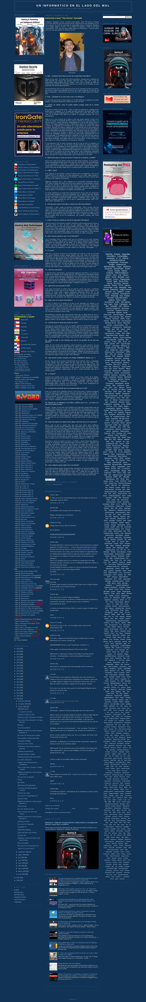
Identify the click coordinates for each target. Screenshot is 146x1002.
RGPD (105, 820)
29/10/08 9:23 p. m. (57, 703)
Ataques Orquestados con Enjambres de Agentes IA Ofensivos (77, 974)
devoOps (127, 743)
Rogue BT (113, 731)
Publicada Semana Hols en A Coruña (29, 757)
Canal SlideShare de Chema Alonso (29, 207)
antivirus (107, 466)
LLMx (113, 797)
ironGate (115, 864)
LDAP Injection (110, 398)
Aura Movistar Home (121, 762)
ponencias (115, 870)
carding (111, 595)
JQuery (122, 793)
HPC (106, 785)
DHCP (127, 672)
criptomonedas (119, 325)
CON (128, 329)
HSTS (114, 575)
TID (105, 412)
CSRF (115, 498)
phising (105, 706)
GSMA (110, 531)
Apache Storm (127, 758)
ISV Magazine (127, 716)
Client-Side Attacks (27, 529)
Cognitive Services (122, 310)
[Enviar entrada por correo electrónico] (77, 482)
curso (112, 421)
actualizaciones (118, 695)
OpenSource (108, 458)
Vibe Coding (112, 564)
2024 (18, 654)
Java (105, 387)
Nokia (123, 724)
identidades (126, 862)
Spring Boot (24, 504)
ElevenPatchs (107, 774)
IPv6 (123, 333)
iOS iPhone (108, 862)
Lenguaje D (119, 797)
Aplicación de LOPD (26, 634)
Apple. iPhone (127, 760)
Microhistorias (25, 596)
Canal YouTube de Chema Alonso (28, 211)
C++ (130, 764)
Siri (124, 441)
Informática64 (112, 456)
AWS (107, 545)
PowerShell (111, 312)
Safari (113, 541)
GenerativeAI (109, 302)
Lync (129, 799)
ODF (128, 416)
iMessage (108, 581)
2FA (126, 325)
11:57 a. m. (73, 482)
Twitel (115, 450)
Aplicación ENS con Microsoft (30, 613)
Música (126, 306)
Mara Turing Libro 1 (27, 469)
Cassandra (126, 766)
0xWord (16, 890)
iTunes (120, 862)
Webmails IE (113, 839)
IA (120, 258)
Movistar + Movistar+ (116, 806)
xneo (51, 674)
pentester (107, 423)
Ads (105, 537)
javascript (108, 371)
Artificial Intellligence (109, 762)
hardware (115, 319)
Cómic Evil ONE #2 (28, 502)
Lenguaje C (109, 654)
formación (108, 269)
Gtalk (107, 679)
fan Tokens (122, 389)
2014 (18, 682)
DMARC (114, 627)
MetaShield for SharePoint (111, 804)
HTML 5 (121, 629)
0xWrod (124, 754)
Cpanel (115, 672)
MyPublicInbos (108, 808)
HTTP (107, 379)
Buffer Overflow (112, 572)
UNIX (109, 616)
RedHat (117, 533)
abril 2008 (21, 866)
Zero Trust (121, 660)
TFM (117, 693)
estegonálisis (108, 851)
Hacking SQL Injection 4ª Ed (30, 611)
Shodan (120, 354)
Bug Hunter (24, 405)
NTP (129, 683)
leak (110, 368)
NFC (120, 477)
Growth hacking (114, 629)
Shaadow (128, 689)
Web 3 (126, 837)
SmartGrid (106, 828)
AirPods (111, 602)
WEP (116, 737)
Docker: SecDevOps (27, 521)
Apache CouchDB (117, 758)
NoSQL (121, 612)
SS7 (108, 689)
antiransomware (111, 502)
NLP (120, 724)
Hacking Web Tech (26, 550)
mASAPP (121, 618)
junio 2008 (21, 860)
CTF (113, 604)
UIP (111, 835)
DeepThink (121, 674)
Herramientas (126, 321)
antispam (128, 458)
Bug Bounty (24, 473)
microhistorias (125, 373)
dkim (127, 479)
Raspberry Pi (25, 480)
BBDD (129, 622)
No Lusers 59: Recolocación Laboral (29, 735)
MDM (106, 608)
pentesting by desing (111, 620)
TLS (106, 564)
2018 (18, 671)
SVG (114, 824)
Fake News (108, 391)
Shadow (107, 691)
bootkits (107, 618)
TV (117, 541)
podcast (112, 343)
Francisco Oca (54, 622)
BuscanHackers (113, 624)
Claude (129, 389)
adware (110, 412)
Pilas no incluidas (23, 843)
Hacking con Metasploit (28, 523)
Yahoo (113, 454)
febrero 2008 (22, 871)
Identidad (121, 277)
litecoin (111, 641)
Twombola (106, 835)
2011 (18, 690)
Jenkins (105, 795)
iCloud (111, 618)
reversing (119, 433)
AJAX (106, 756)
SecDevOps (126, 514)
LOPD (115, 425)
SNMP (118, 614)
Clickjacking (120, 548)
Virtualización (108, 579)
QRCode (113, 687)
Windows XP (116, 371)
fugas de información (111, 396)
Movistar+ (128, 410)
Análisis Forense (26, 525)
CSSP (120, 766)
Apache (115, 337)
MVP (124, 520)
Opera (119, 514)
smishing (107, 876)
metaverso (120, 385)
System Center (110, 693)
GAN (119, 498)
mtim (113, 866)
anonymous (124, 566)
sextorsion (128, 543)
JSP (130, 629)
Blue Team (127, 475)
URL (115, 835)
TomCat (122, 735)
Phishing (108, 319)
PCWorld (107, 375)
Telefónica (127, 267)
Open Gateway (122, 456)
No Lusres (124, 810)
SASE (106, 822)
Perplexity (107, 433)
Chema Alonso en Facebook (26, 198)
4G (107, 558)
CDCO (108, 604)
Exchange (111, 676)
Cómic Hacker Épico (27, 563)
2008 (18, 698)
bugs (128, 319)
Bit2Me (128, 404)
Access (107, 643)
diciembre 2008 (23, 701)
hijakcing (119, 860)
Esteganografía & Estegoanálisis (31, 575)
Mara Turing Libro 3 (27, 465)
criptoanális (111, 847)
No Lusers (117, 283)
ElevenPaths (118, 269)
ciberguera (114, 699)
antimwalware (106, 741)
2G (126, 599)
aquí (73, 735)
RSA (118, 468)
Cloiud (118, 768)
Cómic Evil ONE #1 (27, 511)
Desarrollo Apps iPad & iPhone (30, 607)
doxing (106, 481)
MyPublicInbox (18, 892)
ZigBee (126, 843)
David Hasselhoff (120, 512)
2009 (18, 696)
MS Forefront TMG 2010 (27, 632)
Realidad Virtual (108, 533)
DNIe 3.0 (119, 627)
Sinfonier (118, 441)
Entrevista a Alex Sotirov (25, 744)
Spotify (116, 458)
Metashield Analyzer (115, 683)
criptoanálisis (121, 466)
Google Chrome (110, 348)
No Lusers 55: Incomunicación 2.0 (28, 846)
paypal (129, 597)
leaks (117, 527)
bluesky (121, 845)
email (122, 568)
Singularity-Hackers (20, 897)
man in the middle (114, 704)
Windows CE (122, 737)
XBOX (121, 458)
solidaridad (121, 751)
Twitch (108, 737)
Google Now (115, 783)
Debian (107, 468)
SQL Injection (125, 302)
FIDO (106, 776)
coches (129, 525)
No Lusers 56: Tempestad (26, 824)
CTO (120, 624)
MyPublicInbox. (117, 808)
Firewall (106, 410)
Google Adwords (126, 781)
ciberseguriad (127, 845)
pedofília (121, 866)
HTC (110, 785)
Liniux (109, 799)
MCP (122, 681)
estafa (126, 849)
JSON (122, 651)
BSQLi (113, 504)
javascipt (127, 664)
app (106, 487)
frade (107, 855)
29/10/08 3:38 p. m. (57, 537)
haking (129, 745)
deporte (107, 556)
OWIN (114, 812)
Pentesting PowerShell (28, 561)
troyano (121, 443)
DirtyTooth (109, 477)
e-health (106, 527)
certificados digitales (114, 496)
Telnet (119, 833)
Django (127, 674)
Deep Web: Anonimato (28, 557)
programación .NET (112, 443)
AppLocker (106, 760)
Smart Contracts (122, 493)
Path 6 (107, 658)
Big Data (23, 434)
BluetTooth (124, 764)
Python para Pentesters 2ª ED (30, 567)
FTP (122, 529)
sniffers (106, 471)
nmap (105, 570)
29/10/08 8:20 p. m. (57, 659)
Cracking (127, 354)
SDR (124, 658)
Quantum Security (27, 409)
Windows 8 (116, 366)
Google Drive (126, 647)
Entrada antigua (94, 808)
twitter (117, 302)
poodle (121, 870)
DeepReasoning (110, 550)
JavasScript (128, 793)
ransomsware (123, 666)
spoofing (126, 358)
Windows (108, 279)
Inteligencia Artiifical (125, 718)
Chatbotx (113, 768)
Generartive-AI (124, 779)
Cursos (110, 271)
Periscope (126, 816)
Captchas (122, 460)
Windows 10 (125, 346)
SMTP (108, 577)
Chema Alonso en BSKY (25, 195)
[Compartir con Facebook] (52, 480)
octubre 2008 (22, 706)
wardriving (115, 600)
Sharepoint (128, 533)
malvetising (125, 864)
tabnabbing (126, 876)
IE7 (125, 550)
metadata (120, 356)
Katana (117, 795)
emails (121, 849)
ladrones (105, 641)
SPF (117, 479)
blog (127, 335)
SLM (122, 533)
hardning (113, 860)
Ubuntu (124, 364)
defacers (121, 699)
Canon (115, 710)
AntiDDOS (118, 545)
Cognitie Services (125, 768)
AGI (129, 754)
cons (107, 350)
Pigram (121, 633)
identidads (108, 864)
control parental (109, 512)
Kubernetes (24, 455)
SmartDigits (126, 826)
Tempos (114, 285)
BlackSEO (123, 435)
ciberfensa (119, 741)
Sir (130, 824)
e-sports (116, 543)
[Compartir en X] (50, 480)
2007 (18, 877)
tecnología (109, 498)
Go (106, 589)
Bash (106, 624)
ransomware (115, 423)
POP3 (115, 685)
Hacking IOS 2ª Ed (27, 582)
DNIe (128, 489)
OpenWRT (108, 816)
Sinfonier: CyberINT (27, 552)
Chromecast (121, 710)
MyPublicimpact (19, 894)
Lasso (127, 651)
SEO (113, 433)
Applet (125, 643)
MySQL (127, 356)
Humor (127, 269)
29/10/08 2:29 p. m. (57, 518)
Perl (117, 633)
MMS (114, 801)
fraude (125, 312)
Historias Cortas (26, 436)
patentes (111, 570)
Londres (120, 799)
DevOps (113, 468)
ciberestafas (119, 383)
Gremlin (111, 589)
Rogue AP (107, 614)
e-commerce (126, 468)
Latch (115, 275)
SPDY (120, 822)
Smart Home (124, 500)
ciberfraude (107, 699)
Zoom (110, 639)
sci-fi (128, 487)
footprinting (114, 418)
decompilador (120, 743)
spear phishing (109, 489)
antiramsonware (108, 845)
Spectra (127, 285)
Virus (105, 510)
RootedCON (118, 658)
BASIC (114, 583)
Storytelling (24, 442)
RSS (114, 439)
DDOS (106, 520)
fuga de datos (125, 343)
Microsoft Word (114, 610)
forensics (109, 448)
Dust (110, 439)
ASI (121, 756)
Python (118, 300)
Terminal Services (124, 400)
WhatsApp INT (25, 444)
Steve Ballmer (119, 831)
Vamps (114, 637)
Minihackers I (26, 413)
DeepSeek (113, 427)
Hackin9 (108, 651)
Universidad (108, 287)
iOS (114, 292)
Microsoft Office (117, 464)
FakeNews (126, 408)
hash (122, 664)
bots (127, 398)
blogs (106, 343)
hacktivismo (126, 429)
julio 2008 (21, 857)
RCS (116, 729)
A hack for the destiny (27, 532)
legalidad (121, 412)
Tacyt (115, 387)
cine (115, 412)
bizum (116, 697)
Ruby (124, 473)
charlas (117, 271)
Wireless (126, 362)
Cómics (107, 294)
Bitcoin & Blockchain (27, 540)
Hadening (121, 785)
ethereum (118, 429)
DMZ (126, 548)
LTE (118, 681)
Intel (124, 531)
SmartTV (122, 368)
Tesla (105, 616)
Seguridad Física (112, 335)
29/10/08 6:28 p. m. (57, 618)
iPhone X (125, 747)
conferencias (121, 264)
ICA (125, 575)
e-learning (115, 701)
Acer (125, 756)
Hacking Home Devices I (29, 425)
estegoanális (111, 745)
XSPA (120, 579)
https (114, 385)
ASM (110, 558)
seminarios (107, 622)
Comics (116, 279)
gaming (120, 379)
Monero (117, 631)
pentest (108, 275)
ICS (121, 560)
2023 (18, 657)
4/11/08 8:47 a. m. (57, 801)
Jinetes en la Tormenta (28, 471)
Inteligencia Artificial (117, 260)
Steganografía (126, 591)
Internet (109, 283)
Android (109, 281)
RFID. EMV (123, 818)
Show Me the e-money (28, 484)
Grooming (108, 606)
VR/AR (124, 437)
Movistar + (121, 348)
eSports (121, 701)
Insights (122, 789)
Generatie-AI (108, 714)
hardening (109, 273)
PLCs (105, 562)
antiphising (126, 695)
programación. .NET (110, 872)
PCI (112, 685)
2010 (18, 693)
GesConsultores (117, 781)
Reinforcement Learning (125, 729)
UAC (108, 389)
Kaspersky (113, 681)
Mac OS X (117, 364)
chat (127, 441)
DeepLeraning (109, 772)
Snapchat (123, 635)
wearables (107, 754)
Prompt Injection (113, 381)
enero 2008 (21, 874)
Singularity (118, 691)
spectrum (118, 876)
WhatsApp (114, 296)
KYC (105, 720)
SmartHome (125, 393)
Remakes (21, 725)
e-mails (107, 460)
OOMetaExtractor (23, 709)
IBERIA (126, 787)
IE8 (118, 651)
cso (111, 597)
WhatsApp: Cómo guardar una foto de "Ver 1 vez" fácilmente (77, 889)
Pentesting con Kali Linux (29, 584)
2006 (18, 880)
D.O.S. (118, 504)
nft (111, 416)
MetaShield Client (119, 608)
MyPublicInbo (126, 806)
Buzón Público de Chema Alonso (28, 170)
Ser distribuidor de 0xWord (22, 354)
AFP (117, 706)
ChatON (107, 768)
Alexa (116, 435)
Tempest (113, 525)
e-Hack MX (24, 337)
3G (117, 460)
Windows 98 (128, 839)
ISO (107, 789)
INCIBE (117, 716)
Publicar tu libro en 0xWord (22, 315)
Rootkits (113, 552)
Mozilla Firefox (116, 446)
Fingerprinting (125, 279)
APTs (129, 641)
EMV (113, 647)
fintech (118, 853)
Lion (124, 560)
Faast (105, 377)
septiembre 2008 (23, 852)
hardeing (126, 858)
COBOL (110, 710)
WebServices (109, 695)
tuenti (128, 466)
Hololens (106, 787)
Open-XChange (113, 814)
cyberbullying (108, 543)
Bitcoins (121, 335)
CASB (107, 766)
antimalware (120, 352)
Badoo (129, 762)
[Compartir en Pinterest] (54, 480)
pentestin (127, 618)
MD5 (106, 801)
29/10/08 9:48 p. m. (57, 766)
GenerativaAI (108, 781)
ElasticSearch (125, 772)
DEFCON (124, 504)
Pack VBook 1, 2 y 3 (21, 381)
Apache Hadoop (119, 602)
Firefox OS (122, 776)
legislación (126, 425)
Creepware (122, 672)
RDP (109, 493)
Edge (128, 512)
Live (115, 654)
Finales (20, 780)
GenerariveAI (116, 779)
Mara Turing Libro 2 (27, 467)
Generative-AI (125, 294)
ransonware (114, 751)
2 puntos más (22, 835)
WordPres (120, 843)
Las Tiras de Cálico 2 (28, 450)
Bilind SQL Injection (115, 764)
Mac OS (118, 801)
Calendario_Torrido (110, 437)
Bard (122, 448)
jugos (120, 864)
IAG (126, 629)
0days (124, 570)
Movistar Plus (121, 414)
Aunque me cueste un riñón (26, 714)
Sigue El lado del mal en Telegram (28, 172)
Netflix (108, 500)
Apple (115, 281)
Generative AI (109, 333)
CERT (105, 710)
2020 (18, 665)
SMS (127, 348)
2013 (18, 685)
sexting (129, 496)
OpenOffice (127, 464)
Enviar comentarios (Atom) (62, 812)
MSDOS (106, 539)
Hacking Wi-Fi (25, 475)
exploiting (121, 339)
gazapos (114, 858)
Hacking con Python (27, 565)
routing (106, 668)
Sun (119, 485)
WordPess (114, 843)
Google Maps (107, 575)
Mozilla (127, 610)
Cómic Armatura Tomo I (28, 517)
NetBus (118, 810)
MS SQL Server (124, 418)
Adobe (112, 545)
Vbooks (122, 541)
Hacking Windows (26, 527)
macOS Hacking (26, 538)
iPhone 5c (113, 747)
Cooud (109, 770)
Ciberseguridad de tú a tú (28, 448)
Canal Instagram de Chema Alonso (28, 214)
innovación (110, 310)
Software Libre (110, 352)
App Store (110, 537)
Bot (122, 527)
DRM (127, 710)
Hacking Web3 (25, 438)
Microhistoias (127, 722)
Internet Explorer (118, 314)
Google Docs (108, 783)
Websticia (116, 516)
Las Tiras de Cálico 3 (28, 428)
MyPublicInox (126, 808)
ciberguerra (126, 371)
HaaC (116, 560)
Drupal (129, 587)
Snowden (123, 828)
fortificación (114, 350)
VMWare (126, 693)
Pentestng (114, 726)
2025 (18, 651)
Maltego (126, 654)
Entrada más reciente (51, 808)
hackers (125, 275)
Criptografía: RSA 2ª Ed (28, 588)
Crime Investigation (27, 536)
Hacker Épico (25, 598)
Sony (128, 635)
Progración (107, 818)
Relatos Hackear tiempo (28, 463)
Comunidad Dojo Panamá (28, 344)
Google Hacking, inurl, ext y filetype (69, 963)
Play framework (121, 726)
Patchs (112, 633)
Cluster (23, 559)
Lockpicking (121, 720)
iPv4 (105, 368)
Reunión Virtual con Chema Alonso (28, 167)
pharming (107, 751)
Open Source (111, 331)
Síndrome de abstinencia (25, 751)
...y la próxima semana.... (26, 712)
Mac (120, 425)
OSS (110, 812)
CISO (129, 481)
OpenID (121, 814)
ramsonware (127, 872)
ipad (113, 329)
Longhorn (128, 720)
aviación (128, 660)
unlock (111, 878)
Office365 (126, 477)
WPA (106, 660)
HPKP (124, 714)
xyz (51, 771)
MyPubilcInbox (109, 612)
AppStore (123, 622)
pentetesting (109, 870)
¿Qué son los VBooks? (22, 375)
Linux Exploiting (26, 579)
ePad (129, 847)
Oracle (123, 360)
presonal (127, 870)
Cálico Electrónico (22, 363)
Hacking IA (25, 407)
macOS (108, 431)
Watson (118, 837)
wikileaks (127, 439)
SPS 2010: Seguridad (26, 629)
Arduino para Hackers (27, 507)
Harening (127, 785)
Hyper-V (117, 679)
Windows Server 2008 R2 (119, 739)
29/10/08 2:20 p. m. (57, 503)
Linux (127, 277)
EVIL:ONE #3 (26, 477)
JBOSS (107, 681)
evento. (122, 851)
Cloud (115, 368)
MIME (109, 801)
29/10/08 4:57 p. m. (57, 574)
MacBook (113, 539)
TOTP (107, 421)
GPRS (128, 352)
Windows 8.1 (112, 510)
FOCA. (110, 776)
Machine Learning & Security (30, 509)
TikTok (122, 479)
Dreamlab (23, 327)
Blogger (124, 471)
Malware (124, 271)
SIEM (111, 822)
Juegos (117, 333)
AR (113, 756)
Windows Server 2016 (28, 388)
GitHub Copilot (117, 531)
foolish (123, 487)
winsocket (122, 878)
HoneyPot (114, 606)
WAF (127, 541)
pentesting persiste (123, 868)
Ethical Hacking (26, 383)
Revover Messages (121, 820)
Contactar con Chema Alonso (27, 164)
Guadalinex (127, 783)
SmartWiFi (108, 450)
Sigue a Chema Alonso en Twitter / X (29, 188)
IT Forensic (24, 334)
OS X (114, 514)
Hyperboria (123, 679)
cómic (119, 427)
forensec (129, 853)
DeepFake (122, 587)
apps (106, 402)
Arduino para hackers (27, 379)
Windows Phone (119, 554)
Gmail (125, 341)
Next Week (21, 782)
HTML (108, 441)
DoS (118, 550)
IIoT (130, 787)
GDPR (115, 477)
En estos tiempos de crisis (26, 809)
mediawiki (107, 866)
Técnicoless (109, 383)
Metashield (107, 464)
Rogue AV (107, 731)
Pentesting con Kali (28, 377)
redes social (109, 874)
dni (126, 662)
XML (124, 637)
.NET (106, 354)
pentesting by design (112, 868)
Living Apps (115, 346)
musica (122, 704)
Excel (121, 396)
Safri (127, 824)
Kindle (121, 795)
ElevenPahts (127, 537)
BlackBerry (109, 585)
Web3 (116, 304)
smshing (120, 668)
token (120, 391)
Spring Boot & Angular (28, 513)
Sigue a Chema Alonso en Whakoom (29, 179)
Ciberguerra (25, 421)
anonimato (116, 404)
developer (122, 375)
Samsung (114, 577)
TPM (109, 833)
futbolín (109, 858)
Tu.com (120, 452)
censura (117, 595)
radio (127, 385)
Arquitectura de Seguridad (29, 423)
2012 (18, 687)
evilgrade (127, 701)
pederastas (112, 749)
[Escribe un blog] (48, 480)
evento (119, 502)
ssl (110, 400)
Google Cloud (113, 483)
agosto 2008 (22, 855)
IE (128, 679)
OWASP (121, 523)
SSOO (112, 733)
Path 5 (119, 473)
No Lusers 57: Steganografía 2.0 (28, 796)
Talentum (121, 387)
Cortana (108, 627)
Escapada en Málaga (24, 741)
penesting (126, 866)
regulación (108, 600)
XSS (117, 329)
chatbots (111, 487)
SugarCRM (127, 831)
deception (116, 639)
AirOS (128, 756)
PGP (114, 473)
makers (127, 421)
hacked (116, 373)
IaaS (106, 718)
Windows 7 (107, 327)
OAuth (113, 500)
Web (123, 837)
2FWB (108, 583)
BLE (124, 489)
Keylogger (110, 720)
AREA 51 (23, 341)
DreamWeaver (117, 772)
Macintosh (120, 654)
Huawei (120, 787)
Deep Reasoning (109, 506)
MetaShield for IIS (118, 722)
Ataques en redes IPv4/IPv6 (29, 609)
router (129, 666)
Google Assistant (117, 714)
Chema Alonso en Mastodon (26, 192)
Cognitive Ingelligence (122, 585)
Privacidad (124, 262)
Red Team (24, 519)
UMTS (118, 593)
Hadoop (120, 575)
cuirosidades (119, 847)
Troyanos (123, 381)
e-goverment (119, 421)
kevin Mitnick (119, 535)
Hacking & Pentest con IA (30, 415)
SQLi (112, 441)
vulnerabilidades (115, 471)
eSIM (105, 745)
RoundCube (120, 731)
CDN (122, 670)
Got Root (23, 548)
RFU (129, 818)
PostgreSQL (127, 633)
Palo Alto (121, 685)
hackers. (120, 858)
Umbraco (119, 835)
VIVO (116, 616)
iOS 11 (124, 860)
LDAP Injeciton (107, 797)
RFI (109, 562)
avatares (128, 554)
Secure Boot (121, 689)
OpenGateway (110, 479)
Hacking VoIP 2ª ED (27, 594)
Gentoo (129, 676)
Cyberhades (18, 902)
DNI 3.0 (118, 770)
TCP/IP (129, 552)
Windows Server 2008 (123, 564)
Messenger (126, 498)
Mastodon (106, 552)
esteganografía (110, 408)
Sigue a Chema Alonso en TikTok (28, 176)
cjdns (106, 743)
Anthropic (117, 622)
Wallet (123, 593)
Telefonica (106, 593)
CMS (113, 548)
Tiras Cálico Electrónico (29, 500)
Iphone (107, 277)
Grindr (121, 783)
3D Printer (118, 489)
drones (111, 481)
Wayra (128, 368)
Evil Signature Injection (118, 774)
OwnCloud (114, 816)
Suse (128, 691)
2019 (18, 668)
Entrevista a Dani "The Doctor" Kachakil (30, 717)
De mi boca (124, 770)
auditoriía (115, 845)
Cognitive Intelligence (113, 308)
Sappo (119, 591)
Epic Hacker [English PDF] (29, 571)
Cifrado (106, 321)
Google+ (106, 629)
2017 (18, 673)
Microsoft (110, 298)
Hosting (114, 651)
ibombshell (121, 556)
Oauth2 (107, 485)
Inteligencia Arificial (113, 718)
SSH (129, 473)
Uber (121, 693)
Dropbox (106, 560)
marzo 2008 (22, 868)
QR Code (127, 612)
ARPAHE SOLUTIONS (27, 351)
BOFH (119, 583)
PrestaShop (108, 635)
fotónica (117, 664)
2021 (18, 662)
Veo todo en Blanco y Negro (26, 754)
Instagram (112, 414)
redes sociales (124, 350)
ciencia (106, 597)
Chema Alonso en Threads (25, 182)
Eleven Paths (123, 281)
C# (129, 643)
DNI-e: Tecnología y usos (28, 627)
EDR (121, 604)
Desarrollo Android (26, 590)
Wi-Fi (115, 579)
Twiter (124, 833)
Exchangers (128, 774)
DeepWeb (112, 520)
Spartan (107, 831)
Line (116, 720)
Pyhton (112, 658)
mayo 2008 (21, 863)
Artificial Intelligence (121, 273)
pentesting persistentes (122, 749)
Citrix (129, 375)
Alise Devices (112, 708)
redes (124, 300)
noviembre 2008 (23, 704)
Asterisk (124, 708)
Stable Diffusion (123, 577)
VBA (124, 835)
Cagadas (106, 645)
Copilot (117, 604)
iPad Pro (115, 862)
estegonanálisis (109, 664)
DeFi (129, 504)
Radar (113, 820)
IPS (122, 716)
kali (110, 366)
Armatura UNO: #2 (27, 494)
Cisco (120, 572)
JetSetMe (111, 795)
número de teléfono (113, 666)
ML (116, 452)
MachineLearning (108, 722)
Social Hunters (25, 452)
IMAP (112, 716)
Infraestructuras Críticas (28, 544)
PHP (113, 356)
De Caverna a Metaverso (28, 446)
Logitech (114, 799)
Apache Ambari (108, 758)
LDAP (115, 391)
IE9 (106, 514)
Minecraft (107, 806)
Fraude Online (24, 621)
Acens (112, 643)
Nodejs (129, 631)
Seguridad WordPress (27, 546)
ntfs (116, 866)
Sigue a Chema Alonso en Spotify (28, 185)
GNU (111, 560)
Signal (112, 691)
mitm (120, 306)
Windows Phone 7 (120, 841)
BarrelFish (106, 764)
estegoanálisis (121, 518)
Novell (116, 589)
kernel (124, 496)
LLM (119, 275)
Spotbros (112, 831)
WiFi (122, 316)
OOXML (118, 393)
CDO (106, 427)
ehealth (113, 527)
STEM (110, 824)
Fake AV (118, 676)
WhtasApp (120, 839)
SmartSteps (119, 733)
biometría (114, 389)
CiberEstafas (25, 459)
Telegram (113, 379)
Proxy (118, 398)
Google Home (120, 506)
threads (127, 751)
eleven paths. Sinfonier (113, 849)
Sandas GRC (115, 635)
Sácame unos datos (24, 793)
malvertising (117, 641)
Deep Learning (114, 316)
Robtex (129, 687)
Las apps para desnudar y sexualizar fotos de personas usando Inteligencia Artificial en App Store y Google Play (77, 879)
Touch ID (128, 735)
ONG (112, 508)
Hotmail (128, 454)
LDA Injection (128, 795)
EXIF (108, 712)
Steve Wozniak (121, 552)
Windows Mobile (108, 554)
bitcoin (120, 323)
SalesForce (114, 689)
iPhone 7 (119, 747)
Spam (110, 304)
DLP (127, 558)
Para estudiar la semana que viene (28, 738)
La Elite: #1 (25, 486)
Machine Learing (126, 801)
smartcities (118, 570)
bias (109, 475)
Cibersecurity (126, 624)
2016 (18, 676)
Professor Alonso (22, 361)
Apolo (118, 708)
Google (112, 264)
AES (112, 622)
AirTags (126, 706)
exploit (120, 331)
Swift (111, 735)
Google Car (119, 647)
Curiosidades (122, 256)
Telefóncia (114, 833)
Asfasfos (53, 495)
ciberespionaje (111, 339)
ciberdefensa (125, 595)
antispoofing (126, 579)
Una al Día (23, 625)
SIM (116, 508)
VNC (112, 737)
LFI (128, 550)
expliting (113, 853)
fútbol (127, 568)
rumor (115, 874)
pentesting (111, 258)
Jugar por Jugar (22, 798)
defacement (116, 597)
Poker (126, 685)
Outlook (127, 523)
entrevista (113, 518)
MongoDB (122, 631)
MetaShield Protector (116, 410)
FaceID (126, 604)
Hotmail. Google (113, 787)
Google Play (109, 360)
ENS (129, 471)
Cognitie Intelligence (126, 645)
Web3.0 (119, 637)
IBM (119, 437)
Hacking (108, 254)
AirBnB (106, 670)
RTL (118, 687)
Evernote (117, 712)
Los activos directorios (25, 760)
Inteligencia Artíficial (119, 791)
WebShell (106, 839)
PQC (118, 500)
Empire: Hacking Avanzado (29, 498)
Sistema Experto (110, 826)
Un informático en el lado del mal (73, 5)
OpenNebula (127, 814)
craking (105, 847)
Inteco (126, 789)
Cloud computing (125, 337)
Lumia (124, 799)
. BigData (113, 754)
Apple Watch (118, 643)
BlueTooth (127, 377)
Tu (104, 737)
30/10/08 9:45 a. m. (57, 784)
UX (113, 616)
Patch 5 (121, 816)
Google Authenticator (111, 491)
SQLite (121, 508)
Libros (119, 267)
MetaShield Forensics (110, 656)
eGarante (122, 639)
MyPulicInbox (107, 810)
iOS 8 (129, 860)
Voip (128, 427)
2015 (18, 679)
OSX (108, 685)
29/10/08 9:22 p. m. (57, 693)
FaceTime (126, 627)
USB (105, 475)
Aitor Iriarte (53, 579)
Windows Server (110, 323)
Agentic (118, 408)
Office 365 (114, 485)
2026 (18, 648)
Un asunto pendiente (24, 728)
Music (129, 560)
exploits (108, 385)
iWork (116, 618)
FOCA (121, 285)
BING (128, 333)
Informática (116, 789)
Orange (128, 656)
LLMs (116, 287)
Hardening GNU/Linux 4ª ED (29, 586)
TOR (115, 406)
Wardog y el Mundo (27, 592)
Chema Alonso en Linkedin (25, 201)
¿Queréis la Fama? (23, 821)
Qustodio (111, 729)
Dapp (106, 674)
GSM (127, 443)
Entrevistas (57, 484)
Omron (123, 812)
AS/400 (117, 756)
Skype (114, 493)
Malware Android (26, 554)
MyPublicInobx (110, 724)
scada (117, 481)
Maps (112, 631)
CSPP (105, 483)
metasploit (113, 306)
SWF (118, 824)
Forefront (119, 520)
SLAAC (113, 591)
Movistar (128, 316)
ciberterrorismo (109, 535)
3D (128, 518)
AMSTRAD (123, 481)
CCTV (118, 670)
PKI (126, 539)
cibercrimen (108, 314)
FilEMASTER (54, 522)
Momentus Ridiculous (124, 483)
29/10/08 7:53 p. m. (57, 630)
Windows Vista (115, 321)
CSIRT (112, 766)
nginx (105, 666)
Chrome (127, 379)
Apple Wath (113, 760)
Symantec (116, 735)
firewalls (129, 639)
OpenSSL (120, 539)
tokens (123, 329)
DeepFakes (127, 327)
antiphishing (125, 485)
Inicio (73, 808)
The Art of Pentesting (27, 430)
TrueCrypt (108, 637)
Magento (111, 608)
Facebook (115, 294)
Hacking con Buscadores (28, 623)
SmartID (128, 562)
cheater (122, 697)
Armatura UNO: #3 (27, 492)
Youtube (107, 329)
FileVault (116, 776)
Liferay (125, 797)
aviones (109, 662)
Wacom (113, 837)
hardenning (107, 860)
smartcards (112, 706)
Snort (118, 828)
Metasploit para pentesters (31, 600)
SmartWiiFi (113, 828)
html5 (121, 543)
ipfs (130, 747)
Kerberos (106, 631)
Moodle (122, 610)
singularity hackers (119, 416)
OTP (105, 493)
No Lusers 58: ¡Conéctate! (26, 777)
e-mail (127, 292)
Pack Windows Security (22, 369)
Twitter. (129, 833)
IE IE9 (126, 331)
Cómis (113, 770)
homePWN (106, 747)
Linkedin (108, 446)
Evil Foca (109, 406)
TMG (105, 833)
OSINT (23, 482)
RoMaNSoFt (54, 635)
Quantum (114, 375)
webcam (120, 439)
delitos (123, 597)
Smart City (122, 562)
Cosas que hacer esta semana (27, 832)
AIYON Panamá (25, 348)
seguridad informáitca (123, 620)
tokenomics (107, 337)
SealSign (106, 525)
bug (105, 304)
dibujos (126, 406)
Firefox (114, 341)
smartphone (113, 402)
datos (107, 416)
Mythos (116, 612)
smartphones (112, 668)
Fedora (123, 676)
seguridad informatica (123, 874)
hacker (120, 450)
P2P (127, 448)
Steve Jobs (108, 516)
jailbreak (108, 356)
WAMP (108, 837)
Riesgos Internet (26, 515)
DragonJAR (24, 319)
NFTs (128, 414)
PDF (123, 398)
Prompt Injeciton (115, 818)
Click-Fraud (127, 572)
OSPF (105, 812)
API (124, 433)
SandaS (128, 614)
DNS (119, 341)
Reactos (123, 687)
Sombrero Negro (26, 457)
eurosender (116, 851)
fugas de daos (125, 855)
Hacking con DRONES (28, 534)
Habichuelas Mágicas (24, 830)
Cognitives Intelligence (110, 587)
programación (117, 327)
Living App (112, 377)
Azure (123, 404)
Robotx (129, 820)
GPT (117, 343)
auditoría (111, 300)
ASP (107, 602)
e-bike (126, 699)
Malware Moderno (26, 461)
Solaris (129, 828)
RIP (109, 820)
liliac (107, 749)
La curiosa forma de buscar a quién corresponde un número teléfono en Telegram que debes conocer (76, 912)
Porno (121, 589)
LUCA (107, 296)
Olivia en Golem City (29, 419)
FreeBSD (109, 779)
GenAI (114, 277)
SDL (126, 731)
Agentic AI (117, 448)
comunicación (116, 662)
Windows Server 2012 (27, 602)
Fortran (128, 776)
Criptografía (123, 304)
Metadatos (123, 287)
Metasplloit (122, 804)
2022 (18, 660)
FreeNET (127, 712)
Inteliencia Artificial (108, 791)
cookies (117, 568)
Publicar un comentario (52, 805)
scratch (127, 581)
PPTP (129, 575)
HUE (128, 714)
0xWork (119, 754)
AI (117, 258)
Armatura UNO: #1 (27, 496)
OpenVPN (106, 633)
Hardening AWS (26, 440)
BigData (119, 312)
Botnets (115, 400)
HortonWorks (107, 716)
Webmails (126, 446)
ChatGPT (120, 292)
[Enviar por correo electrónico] (46, 480)
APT (124, 391)
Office (110, 387)
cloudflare (108, 364)
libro (127, 339)
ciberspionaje (110, 568)
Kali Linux (127, 396)
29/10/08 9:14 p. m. (57, 669)
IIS (115, 354)
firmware (123, 853)
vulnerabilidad (127, 668)
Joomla (125, 462)
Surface (107, 735)
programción (119, 872)
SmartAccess (118, 826)
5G (129, 599)
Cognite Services (114, 645)
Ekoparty (23, 330)
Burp (128, 708)
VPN (124, 427)
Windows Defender (109, 841)
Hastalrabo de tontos (124, 491)
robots (106, 400)
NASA (113, 810)
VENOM (129, 835)
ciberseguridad (112, 262)
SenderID (114, 562)
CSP (116, 766)
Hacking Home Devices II (29, 417)
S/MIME (113, 614)
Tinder (113, 593)
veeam (116, 878)
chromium (128, 697)
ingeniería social (118, 475)
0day (112, 460)
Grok (116, 649)
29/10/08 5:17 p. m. (57, 589)
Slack (123, 691)
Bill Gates (125, 583)
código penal (112, 743)
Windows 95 (112, 660)
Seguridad (127, 508)
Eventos (117, 254)
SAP (105, 689)
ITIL (111, 789)
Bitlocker (127, 602)
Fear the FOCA (21, 358)
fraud (124, 745)
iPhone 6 (106, 704)
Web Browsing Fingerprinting (26, 785)
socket (112, 876)
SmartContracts (116, 362)
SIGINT (116, 822)
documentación (109, 429)
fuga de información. (115, 855)
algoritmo (123, 516)
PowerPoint (107, 687)
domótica (113, 556)
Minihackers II (26, 411)
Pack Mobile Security (21, 367)
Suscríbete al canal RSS (25, 204)
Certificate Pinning (119, 558)
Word (128, 739)
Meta (110, 514)
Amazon (120, 377)
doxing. (125, 847)
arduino (113, 466)
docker (127, 383)
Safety (122, 824)
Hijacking (121, 402)
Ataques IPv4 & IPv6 (27, 386)
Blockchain (125, 308)
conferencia (109, 373)
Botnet (123, 423)
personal (108, 292)
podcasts (107, 341)
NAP (116, 724)
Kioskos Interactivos (124, 606)
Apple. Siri (120, 760)
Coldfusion (107, 647)
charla (107, 418)
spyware (127, 535)
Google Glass (110, 649)
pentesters (115, 431)
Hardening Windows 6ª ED (28, 619)
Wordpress (109, 358)
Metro (128, 804)
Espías (106, 676)
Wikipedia (122, 616)
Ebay (112, 712)
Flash (122, 712)
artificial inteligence (109, 697)
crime (123, 662)
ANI (110, 756)
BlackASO (112, 670)
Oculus (118, 812)
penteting (128, 704)
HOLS (111, 679)
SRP (125, 822)
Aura (121, 296)
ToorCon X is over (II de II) (26, 848)
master (128, 556)
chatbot (120, 406)
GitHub (111, 452)
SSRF (123, 614)
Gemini (107, 346)
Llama (127, 402)
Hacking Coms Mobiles (28, 615)
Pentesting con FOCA (27, 577)
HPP (127, 649)
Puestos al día (22, 806)
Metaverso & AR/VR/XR (28, 432)
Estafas (127, 296)
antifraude (128, 616)
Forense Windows (25, 636)
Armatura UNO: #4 (27, 490)
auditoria (114, 741)
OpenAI (117, 360)
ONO (129, 810)
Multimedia (114, 523)
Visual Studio (121, 525)
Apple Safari (118, 537)
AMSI (121, 706)
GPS (111, 354)
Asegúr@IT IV (22, 827)
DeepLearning (124, 431)
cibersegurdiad (127, 741)
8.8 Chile (23, 323)
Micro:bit (124, 683)
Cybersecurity (120, 454)
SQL (128, 658)
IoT (129, 341)
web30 (122, 600)
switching (124, 641)
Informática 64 (116, 462)
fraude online (126, 366)
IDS (122, 550)
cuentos (117, 487)
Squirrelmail (126, 733)
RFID (128, 531)
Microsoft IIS (121, 656)
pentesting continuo (118, 581)
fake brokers (119, 745)
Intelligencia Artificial (114, 793)
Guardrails (122, 649)
